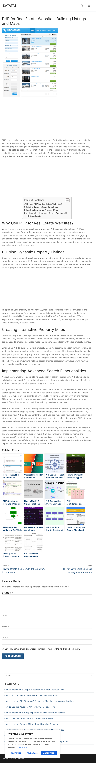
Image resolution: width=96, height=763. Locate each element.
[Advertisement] (47, 120)
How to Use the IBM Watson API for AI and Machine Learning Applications (39, 701)
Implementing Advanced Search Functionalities (47, 213)
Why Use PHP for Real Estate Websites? (43, 204)
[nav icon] (89, 5)
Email (5, 626)
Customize (16, 753)
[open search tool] (82, 6)
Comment (7, 593)
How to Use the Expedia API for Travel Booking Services (31, 724)
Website (6, 638)
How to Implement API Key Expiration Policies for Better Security (35, 712)
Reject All (32, 753)
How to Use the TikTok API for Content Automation (28, 718)
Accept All (48, 753)
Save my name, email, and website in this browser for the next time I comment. (42, 649)
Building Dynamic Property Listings (42, 207)
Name (5, 615)
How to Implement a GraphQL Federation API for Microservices (34, 689)
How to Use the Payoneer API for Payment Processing (29, 707)
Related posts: (35, 216)
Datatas (10, 5)
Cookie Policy (21, 747)
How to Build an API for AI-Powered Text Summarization (31, 695)
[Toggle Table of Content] (66, 200)
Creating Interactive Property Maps (42, 210)
